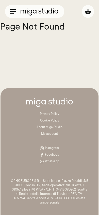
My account (49, 134)
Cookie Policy (49, 121)
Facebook (52, 155)
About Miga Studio (49, 127)
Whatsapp (52, 161)
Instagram (52, 148)
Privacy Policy (49, 114)
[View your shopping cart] (88, 11)
